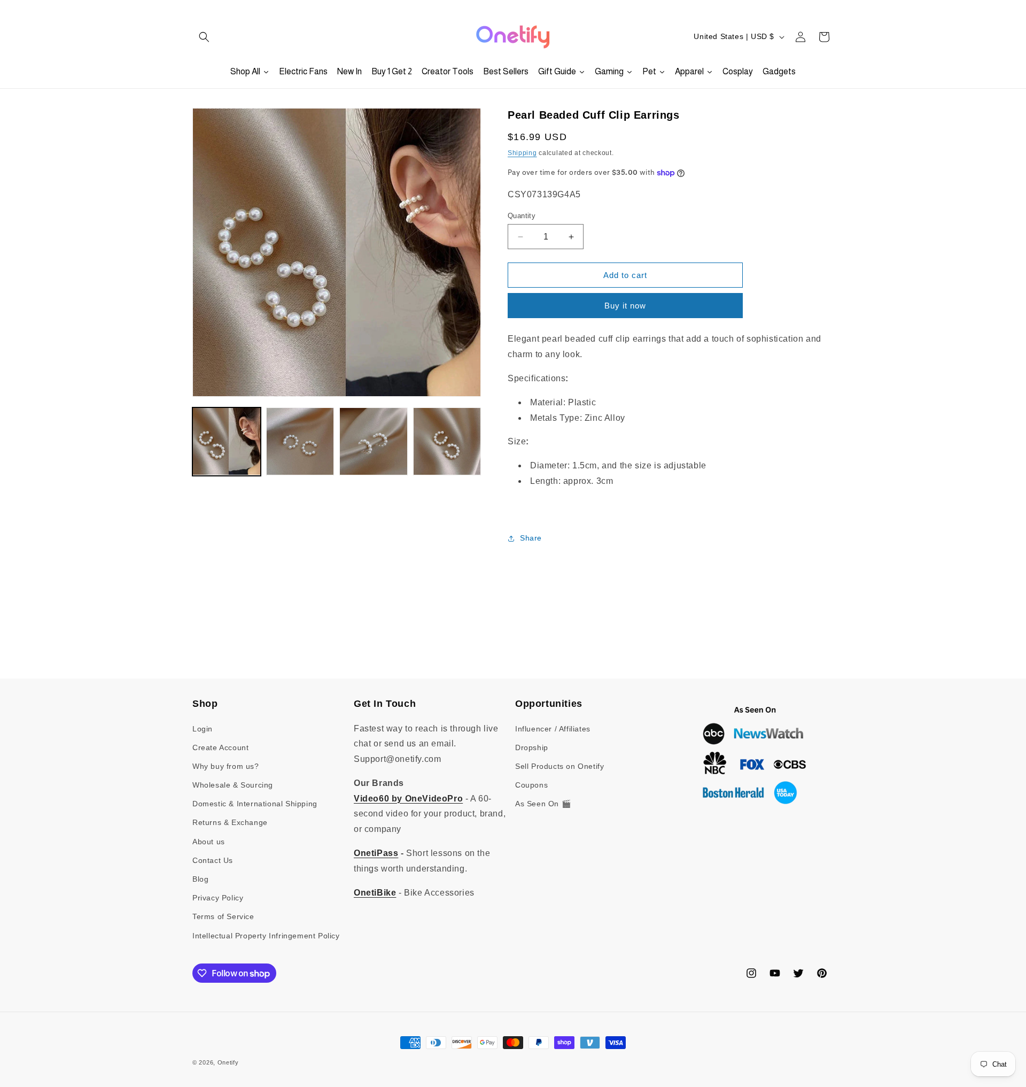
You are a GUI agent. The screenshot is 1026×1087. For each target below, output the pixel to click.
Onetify (228, 1062)
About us (208, 841)
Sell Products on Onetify (559, 766)
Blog (200, 879)
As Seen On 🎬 (543, 803)
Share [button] (531, 538)
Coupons (531, 785)
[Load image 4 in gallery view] (447, 441)
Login (202, 728)
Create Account (220, 747)
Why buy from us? (225, 766)
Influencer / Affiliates (552, 728)
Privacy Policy (217, 897)
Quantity (521, 216)
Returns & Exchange (230, 822)
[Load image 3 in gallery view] (373, 441)
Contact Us (212, 860)
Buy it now (625, 305)
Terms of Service (223, 916)
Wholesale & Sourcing (232, 785)
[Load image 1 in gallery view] (226, 441)
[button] (204, 37)
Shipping (522, 153)
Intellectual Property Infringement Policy (266, 935)
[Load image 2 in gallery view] (300, 441)
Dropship (531, 747)
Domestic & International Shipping (254, 803)
